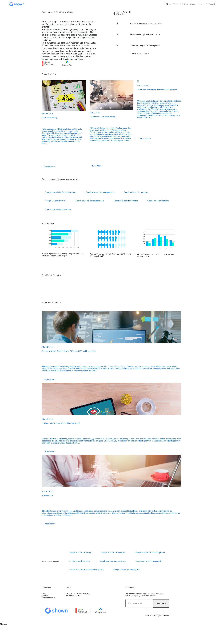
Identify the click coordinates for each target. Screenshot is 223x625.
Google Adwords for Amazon (126, 201)
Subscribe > (161, 603)
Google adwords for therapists (113, 552)
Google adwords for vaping (80, 552)
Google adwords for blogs (158, 201)
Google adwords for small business (89, 201)
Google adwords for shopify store (126, 569)
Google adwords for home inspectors (150, 552)
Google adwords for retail (55, 201)
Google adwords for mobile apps (112, 561)
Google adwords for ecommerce (58, 209)
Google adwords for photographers (100, 192)
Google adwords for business (136, 192)
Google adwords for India (79, 561)
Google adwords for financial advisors (60, 192)
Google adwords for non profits (148, 561)
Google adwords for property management (86, 569)
